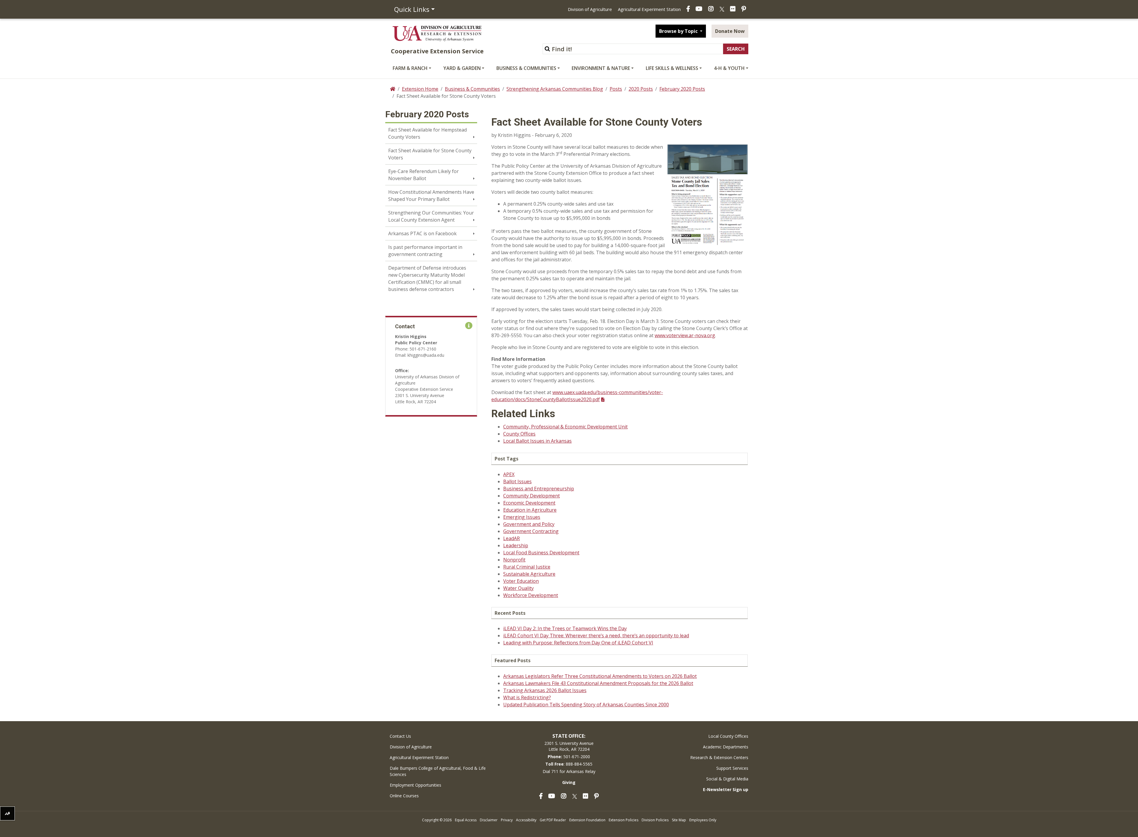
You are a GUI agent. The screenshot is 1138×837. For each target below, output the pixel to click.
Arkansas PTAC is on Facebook (422, 233)
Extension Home (420, 89)
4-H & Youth (729, 68)
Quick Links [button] (411, 9)
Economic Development (529, 503)
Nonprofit (514, 559)
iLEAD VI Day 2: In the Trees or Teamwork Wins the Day (565, 628)
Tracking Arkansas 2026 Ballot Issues (544, 690)
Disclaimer (489, 819)
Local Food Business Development (541, 552)
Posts (616, 89)
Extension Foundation (587, 819)
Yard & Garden (462, 68)
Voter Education (521, 581)
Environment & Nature (601, 68)
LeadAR (511, 538)
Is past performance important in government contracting (425, 250)
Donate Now (730, 31)
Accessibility (526, 819)
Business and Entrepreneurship (538, 488)
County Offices (519, 433)
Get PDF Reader (553, 819)
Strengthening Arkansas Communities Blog (554, 89)
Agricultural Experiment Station (649, 9)
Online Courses (404, 795)
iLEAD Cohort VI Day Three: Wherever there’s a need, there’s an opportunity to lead (596, 635)
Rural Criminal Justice (526, 567)
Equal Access (466, 819)
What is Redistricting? (527, 697)
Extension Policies (623, 819)
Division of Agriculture (590, 9)
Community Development (531, 495)
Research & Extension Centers (719, 757)
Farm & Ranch (410, 68)
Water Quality (518, 588)
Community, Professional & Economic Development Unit (565, 426)
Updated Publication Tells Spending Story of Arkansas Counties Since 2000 (586, 704)
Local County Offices (728, 736)
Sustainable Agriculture (529, 574)
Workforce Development (530, 595)
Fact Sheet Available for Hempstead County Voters (427, 133)
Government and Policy (528, 524)
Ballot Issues (517, 481)
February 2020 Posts (682, 89)
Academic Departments (725, 747)
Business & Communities (526, 68)
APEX (508, 474)
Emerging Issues (521, 517)
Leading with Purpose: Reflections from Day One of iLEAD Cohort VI (578, 642)
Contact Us (400, 736)
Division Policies (655, 819)
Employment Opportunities (415, 785)
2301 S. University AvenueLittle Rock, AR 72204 (569, 746)
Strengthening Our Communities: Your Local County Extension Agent (431, 216)
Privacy (507, 819)
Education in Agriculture (530, 510)
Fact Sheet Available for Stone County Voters (429, 154)
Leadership (515, 545)
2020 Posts (641, 89)
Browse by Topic (679, 31)
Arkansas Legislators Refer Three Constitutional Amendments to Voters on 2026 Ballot (600, 676)
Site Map (679, 819)
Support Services (732, 768)
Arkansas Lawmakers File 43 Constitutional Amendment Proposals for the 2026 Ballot (598, 683)
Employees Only (702, 819)
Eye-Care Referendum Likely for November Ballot (423, 175)
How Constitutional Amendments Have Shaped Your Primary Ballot (431, 195)
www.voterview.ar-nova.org (685, 335)
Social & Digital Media (727, 779)
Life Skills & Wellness (672, 68)
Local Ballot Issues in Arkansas (537, 441)
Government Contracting (531, 531)
